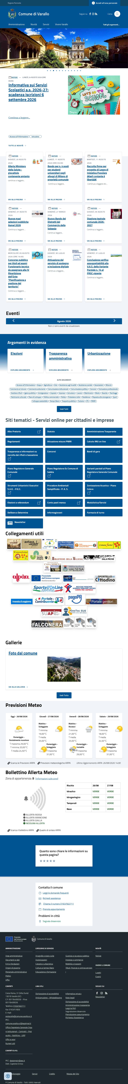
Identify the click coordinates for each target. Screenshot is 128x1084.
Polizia (63, 397)
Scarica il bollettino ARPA (22, 830)
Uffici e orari (10, 1039)
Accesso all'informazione (25, 385)
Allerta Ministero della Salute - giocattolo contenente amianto (19, 171)
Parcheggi (113, 393)
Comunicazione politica (79, 389)
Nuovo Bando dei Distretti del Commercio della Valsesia (57, 223)
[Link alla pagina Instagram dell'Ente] (101, 993)
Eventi (98, 976)
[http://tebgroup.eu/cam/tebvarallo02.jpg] (69, 622)
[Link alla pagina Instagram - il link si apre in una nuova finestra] (93, 14)
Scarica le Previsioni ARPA (22, 763)
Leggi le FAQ (71, 1008)
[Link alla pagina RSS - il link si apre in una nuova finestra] (96, 14)
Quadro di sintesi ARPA (50, 830)
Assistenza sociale (85, 385)
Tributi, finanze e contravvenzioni (79, 969)
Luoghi (98, 972)
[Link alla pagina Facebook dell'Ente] (97, 993)
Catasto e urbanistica (44, 963)
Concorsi (93, 389)
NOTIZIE (15, 77)
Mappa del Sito (73, 1073)
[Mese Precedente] (13, 320)
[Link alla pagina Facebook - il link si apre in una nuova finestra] (90, 14)
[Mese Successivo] (115, 320)
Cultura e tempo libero (45, 967)
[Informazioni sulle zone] (46, 778)
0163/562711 (19, 1006)
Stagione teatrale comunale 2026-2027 (96, 222)
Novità (34, 24)
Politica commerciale (51, 397)
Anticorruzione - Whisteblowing (49, 997)
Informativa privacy (74, 993)
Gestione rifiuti (16, 393)
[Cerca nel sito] (116, 14)
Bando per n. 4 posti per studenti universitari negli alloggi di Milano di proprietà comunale (58, 173)
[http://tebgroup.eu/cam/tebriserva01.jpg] (91, 622)
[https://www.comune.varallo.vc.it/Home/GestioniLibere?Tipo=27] (46, 578)
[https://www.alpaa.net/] (21, 578)
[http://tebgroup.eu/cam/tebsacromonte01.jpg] (80, 622)
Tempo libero (55, 401)
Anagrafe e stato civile (45, 955)
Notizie (98, 955)
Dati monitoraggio (13, 1073)
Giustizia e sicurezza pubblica (77, 955)
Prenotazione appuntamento (77, 1014)
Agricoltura (48, 385)
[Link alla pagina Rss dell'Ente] (106, 993)
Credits (52, 1073)
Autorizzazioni (41, 959)
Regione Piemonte (14, 3)
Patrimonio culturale (18, 397)
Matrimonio (88, 393)
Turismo (81, 401)
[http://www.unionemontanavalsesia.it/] (73, 569)
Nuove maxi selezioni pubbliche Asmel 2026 (18, 222)
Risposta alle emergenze (101, 397)
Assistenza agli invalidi (67, 385)
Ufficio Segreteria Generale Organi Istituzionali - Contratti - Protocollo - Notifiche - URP (19, 1031)
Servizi (46, 24)
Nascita (105, 393)
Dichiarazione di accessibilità (47, 993)
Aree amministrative (14, 955)
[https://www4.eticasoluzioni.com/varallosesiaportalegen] (101, 602)
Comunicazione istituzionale (58, 389)
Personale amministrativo (16, 971)
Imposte (53, 393)
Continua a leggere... (19, 117)
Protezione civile (74, 397)
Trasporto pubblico (69, 401)
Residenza (86, 397)
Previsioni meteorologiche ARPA (55, 763)
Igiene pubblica (30, 393)
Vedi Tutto (64, 695)
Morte (97, 393)
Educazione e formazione (46, 971)
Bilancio (109, 385)
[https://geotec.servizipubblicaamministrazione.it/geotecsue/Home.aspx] (74, 611)
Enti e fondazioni (12, 963)
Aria (55, 385)
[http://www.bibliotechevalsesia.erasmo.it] (67, 559)
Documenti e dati (13, 959)
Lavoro (79, 393)
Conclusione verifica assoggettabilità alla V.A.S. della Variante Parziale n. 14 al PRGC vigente (97, 266)
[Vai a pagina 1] (47, 70)
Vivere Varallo (61, 24)
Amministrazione (16, 24)
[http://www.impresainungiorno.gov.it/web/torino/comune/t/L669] (51, 613)
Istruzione (71, 393)
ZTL (87, 401)
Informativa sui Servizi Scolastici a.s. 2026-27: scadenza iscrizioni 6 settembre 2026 (28, 92)
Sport (115, 397)
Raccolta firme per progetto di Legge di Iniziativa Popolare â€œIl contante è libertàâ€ (97, 173)
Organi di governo (13, 967)
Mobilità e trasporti (73, 963)
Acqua (39, 385)
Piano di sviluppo (34, 397)
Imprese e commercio (74, 959)
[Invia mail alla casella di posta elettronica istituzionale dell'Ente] (19, 1016)
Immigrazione (43, 393)
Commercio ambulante (36, 389)
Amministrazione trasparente (78, 1005)
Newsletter (100, 996)
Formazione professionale (108, 389)
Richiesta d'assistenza (75, 1017)
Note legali (70, 997)
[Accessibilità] (8, 1076)
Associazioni (98, 385)
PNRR (93, 401)
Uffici (8, 979)
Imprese (62, 393)
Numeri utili (10, 1043)
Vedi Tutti (64, 408)
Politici (8, 975)
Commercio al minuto (18, 389)
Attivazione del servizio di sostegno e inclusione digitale (58, 263)
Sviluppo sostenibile (40, 401)
